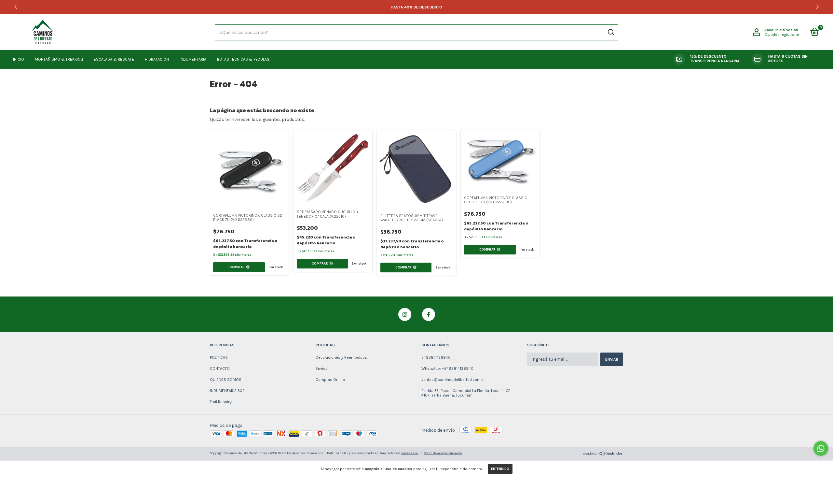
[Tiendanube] (602, 454)
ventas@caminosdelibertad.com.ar (453, 379)
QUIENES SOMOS (225, 379)
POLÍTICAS (219, 357)
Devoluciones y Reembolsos (341, 357)
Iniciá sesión (786, 30)
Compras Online (330, 379)
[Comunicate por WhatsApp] (820, 448)
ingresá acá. (409, 453)
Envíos (322, 368)
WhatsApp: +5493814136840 (447, 368)
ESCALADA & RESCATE (114, 59)
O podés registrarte (781, 34)
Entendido (500, 469)
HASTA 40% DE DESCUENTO (416, 7)
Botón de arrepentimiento (443, 453)
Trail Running (221, 401)
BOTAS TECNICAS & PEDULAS (243, 59)
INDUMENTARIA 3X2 (227, 390)
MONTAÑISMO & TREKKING (59, 59)
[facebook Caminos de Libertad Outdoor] (428, 314)
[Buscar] (610, 32)
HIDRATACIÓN (157, 59)
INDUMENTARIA (193, 59)
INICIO (18, 59)
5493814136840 (436, 357)
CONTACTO (220, 368)
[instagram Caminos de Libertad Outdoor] (404, 314)
